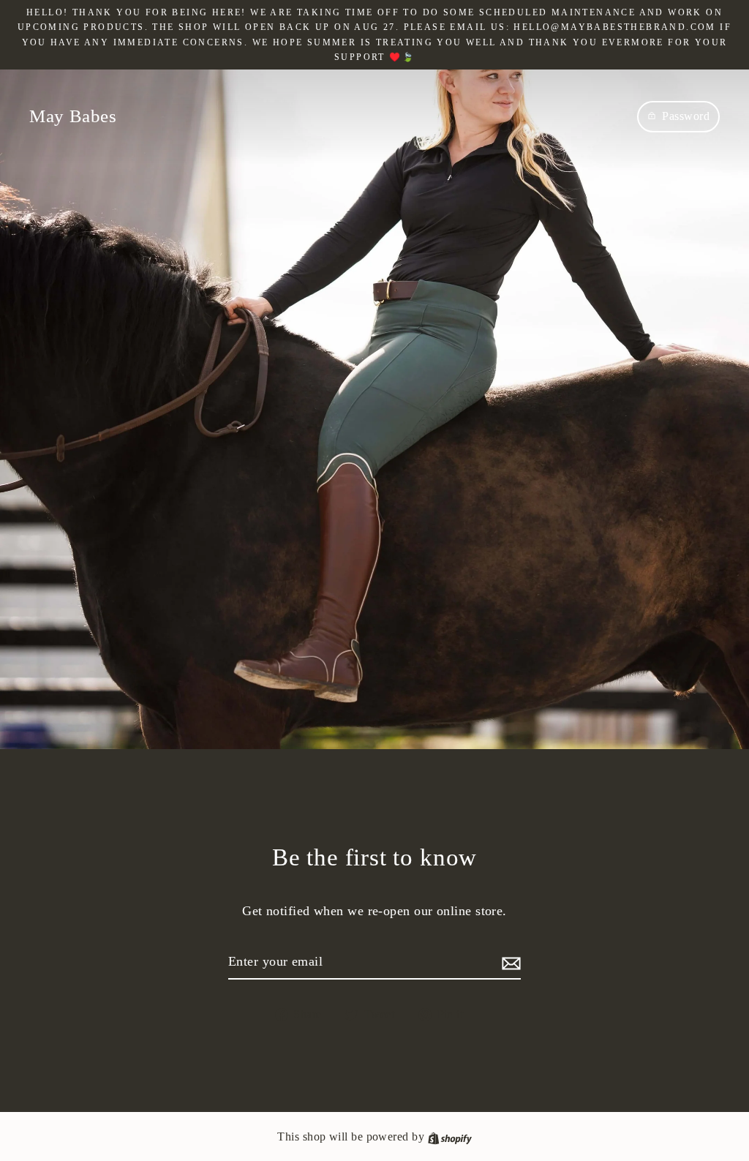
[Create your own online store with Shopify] (450, 1136)
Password (686, 116)
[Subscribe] (509, 962)
